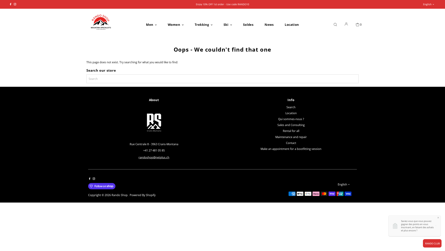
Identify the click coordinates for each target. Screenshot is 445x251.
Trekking (202, 24)
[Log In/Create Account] (346, 24)
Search (291, 107)
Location (292, 24)
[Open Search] (335, 24)
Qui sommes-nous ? (291, 119)
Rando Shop (120, 195)
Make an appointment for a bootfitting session (291, 149)
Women (174, 24)
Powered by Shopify (143, 195)
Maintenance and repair (291, 137)
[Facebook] (10, 4)
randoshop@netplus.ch (154, 157)
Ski (226, 24)
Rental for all (291, 131)
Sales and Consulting (291, 125)
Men (150, 24)
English (427, 4)
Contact (291, 143)
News (269, 24)
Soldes (248, 24)
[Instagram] (15, 4)
